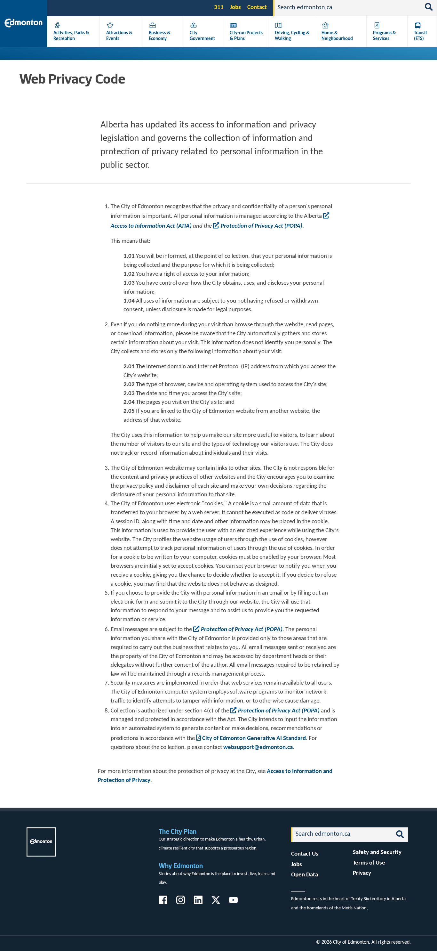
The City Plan (177, 831)
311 (219, 7)
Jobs (235, 7)
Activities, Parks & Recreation (71, 35)
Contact (257, 7)
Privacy (362, 873)
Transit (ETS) (420, 35)
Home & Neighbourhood (337, 35)
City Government (202, 35)
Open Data (304, 875)
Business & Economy (160, 35)
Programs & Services (384, 35)
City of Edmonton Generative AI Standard (254, 739)
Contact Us (304, 854)
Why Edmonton (181, 866)
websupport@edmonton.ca (258, 747)
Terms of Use (369, 863)
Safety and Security (377, 852)
